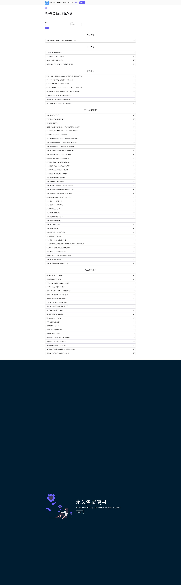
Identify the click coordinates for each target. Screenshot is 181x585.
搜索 (46, 22)
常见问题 (70, 2)
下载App (79, 512)
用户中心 (82, 2)
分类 (71, 22)
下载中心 (76, 2)
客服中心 (59, 2)
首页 (50, 2)
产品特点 (65, 2)
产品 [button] (54, 2)
